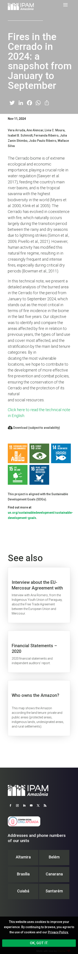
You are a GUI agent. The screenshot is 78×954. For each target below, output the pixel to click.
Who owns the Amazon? (39, 708)
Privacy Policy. (58, 932)
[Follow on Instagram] (17, 805)
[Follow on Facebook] (10, 805)
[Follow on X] (38, 805)
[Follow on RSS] (45, 805)
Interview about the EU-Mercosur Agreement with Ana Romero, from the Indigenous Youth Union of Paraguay (39, 595)
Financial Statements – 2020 (39, 651)
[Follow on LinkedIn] (24, 805)
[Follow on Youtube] (31, 805)
